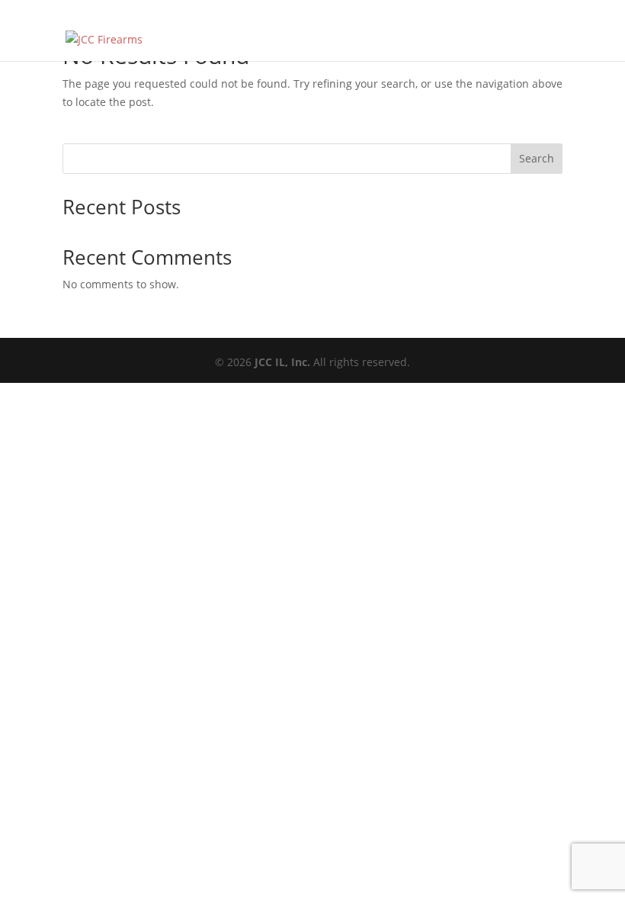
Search (536, 158)
